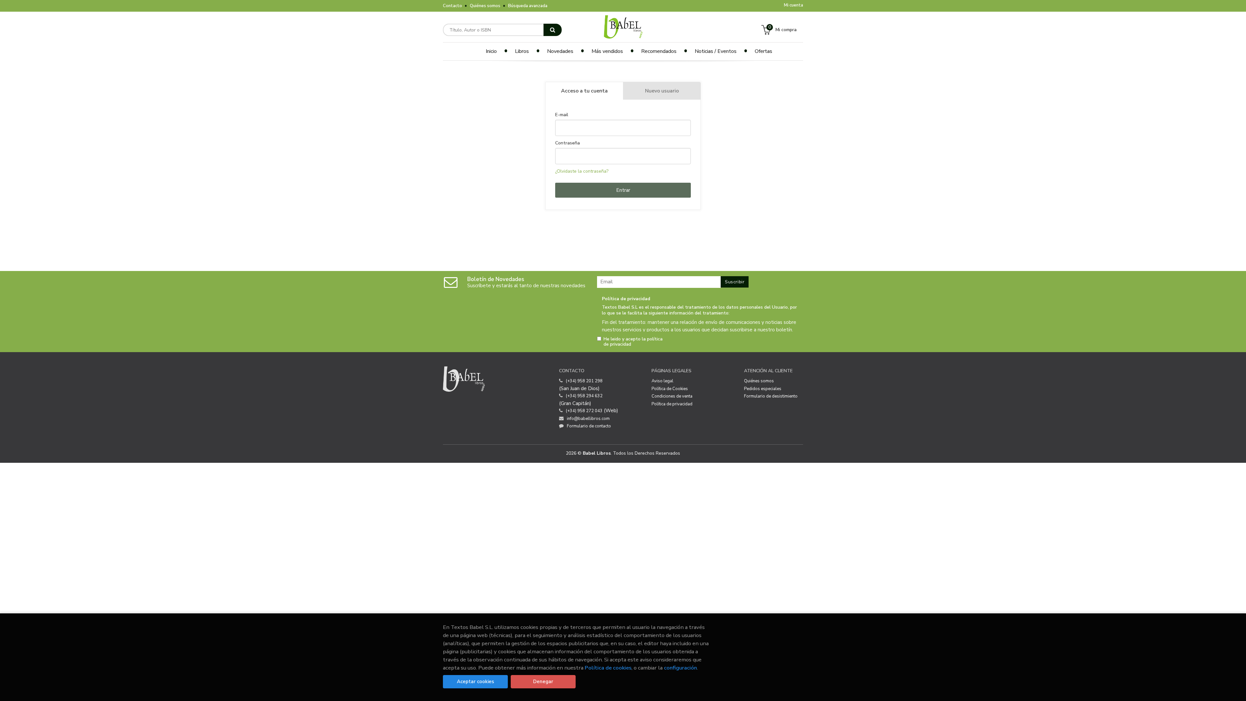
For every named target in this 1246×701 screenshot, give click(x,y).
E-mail (561, 115)
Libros (522, 51)
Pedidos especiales (762, 389)
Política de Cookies (670, 389)
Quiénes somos (485, 6)
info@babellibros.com (588, 419)
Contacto (452, 6)
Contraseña (567, 143)
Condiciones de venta (672, 396)
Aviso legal (662, 381)
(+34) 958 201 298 (584, 381)
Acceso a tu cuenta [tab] (584, 90)
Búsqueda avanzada (527, 6)
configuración (680, 667)
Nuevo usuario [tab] (662, 90)
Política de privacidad (672, 404)
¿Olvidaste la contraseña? (581, 171)
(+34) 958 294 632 (584, 396)
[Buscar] (553, 30)
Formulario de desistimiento (771, 396)
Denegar (543, 681)
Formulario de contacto (589, 426)
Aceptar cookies (475, 681)
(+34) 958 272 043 (584, 411)
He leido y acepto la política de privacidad (633, 342)
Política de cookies (608, 667)
